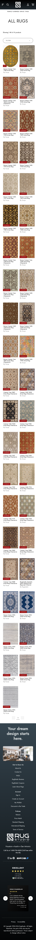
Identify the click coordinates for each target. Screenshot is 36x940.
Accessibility (21, 922)
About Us (18, 768)
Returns (18, 815)
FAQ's (18, 776)
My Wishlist (18, 803)
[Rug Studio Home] (18, 5)
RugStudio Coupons (18, 783)
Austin (16, 846)
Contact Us (18, 772)
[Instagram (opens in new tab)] (8, 858)
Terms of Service (18, 829)
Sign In (18, 795)
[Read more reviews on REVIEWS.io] (18, 878)
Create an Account (18, 799)
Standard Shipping (18, 822)
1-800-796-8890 (16, 850)
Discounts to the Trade (18, 806)
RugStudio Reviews (18, 779)
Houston (9, 846)
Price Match (18, 818)
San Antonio (25, 846)
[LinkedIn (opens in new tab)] (11, 858)
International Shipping (18, 826)
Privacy (13, 922)
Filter (8, 40)
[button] (3, 4)
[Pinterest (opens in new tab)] (14, 858)
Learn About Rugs (18, 787)
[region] (18, 898)
